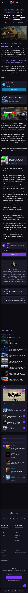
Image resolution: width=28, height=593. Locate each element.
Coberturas (4, 555)
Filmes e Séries (4, 560)
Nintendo (17, 535)
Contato (17, 550)
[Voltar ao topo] (24, 585)
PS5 (17, 9)
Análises (3, 530)
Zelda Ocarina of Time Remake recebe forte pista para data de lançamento (18, 448)
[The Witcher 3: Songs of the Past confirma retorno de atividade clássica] (8, 462)
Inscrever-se (14, 254)
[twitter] (3, 518)
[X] (8, 590)
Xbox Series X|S (10, 12)
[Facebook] (12, 590)
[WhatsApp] (5, 590)
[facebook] (17, 518)
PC (5, 9)
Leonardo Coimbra (12, 22)
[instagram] (6, 518)
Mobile (17, 540)
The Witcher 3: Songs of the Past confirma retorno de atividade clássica (17, 464)
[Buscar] (25, 2)
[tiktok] (14, 518)
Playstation (11, 9)
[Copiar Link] (22, 590)
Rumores (3, 558)
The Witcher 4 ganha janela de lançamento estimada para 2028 (18, 471)
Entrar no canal (14, 89)
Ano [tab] (23, 440)
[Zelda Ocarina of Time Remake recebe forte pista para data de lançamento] (8, 447)
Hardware (3, 550)
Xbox (22, 9)
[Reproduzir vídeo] (14, 113)
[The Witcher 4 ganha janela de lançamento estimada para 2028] (8, 470)
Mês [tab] (17, 440)
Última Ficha (9, 585)
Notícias (3, 535)
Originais (3, 532)
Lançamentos (4, 537)
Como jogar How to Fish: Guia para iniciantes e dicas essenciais (18, 479)
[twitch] (21, 518)
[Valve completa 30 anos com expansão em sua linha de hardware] (8, 454)
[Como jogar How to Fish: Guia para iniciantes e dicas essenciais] (8, 477)
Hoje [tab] (5, 440)
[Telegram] (15, 590)
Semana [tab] (11, 440)
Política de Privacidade (20, 552)
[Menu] (2, 2)
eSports (3, 552)
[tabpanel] (14, 463)
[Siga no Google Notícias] (19, 590)
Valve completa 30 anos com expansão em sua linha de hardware (17, 456)
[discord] (24, 518)
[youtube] (10, 518)
